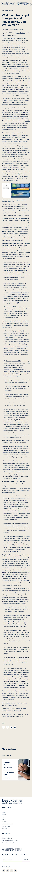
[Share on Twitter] (3, 727)
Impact (4, 812)
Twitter (7, 870)
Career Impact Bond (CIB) (13, 361)
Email (15, 870)
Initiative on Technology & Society (10, 840)
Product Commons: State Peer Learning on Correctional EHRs (16, 769)
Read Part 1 (19, 29)
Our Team (4, 828)
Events (3, 819)
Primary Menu (30, 3)
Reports (4, 817)
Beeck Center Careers (7, 824)
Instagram (11, 870)
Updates (4, 821)
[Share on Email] (14, 727)
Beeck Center (14, 4)
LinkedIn (3, 870)
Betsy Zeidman (21, 33)
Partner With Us (6, 826)
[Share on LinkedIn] (11, 727)
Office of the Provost (7, 838)
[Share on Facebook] (7, 727)
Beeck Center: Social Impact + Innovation (12, 801)
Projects (4, 814)
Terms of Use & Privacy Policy (9, 843)
